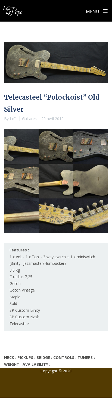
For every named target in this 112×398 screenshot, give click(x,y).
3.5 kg (15, 270)
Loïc (13, 118)
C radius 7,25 (21, 276)
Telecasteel (20, 323)
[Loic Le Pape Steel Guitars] (12, 10)
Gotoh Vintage (22, 290)
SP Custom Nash (24, 316)
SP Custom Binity (25, 310)
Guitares (29, 118)
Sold (13, 303)
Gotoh (15, 283)
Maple (15, 296)
